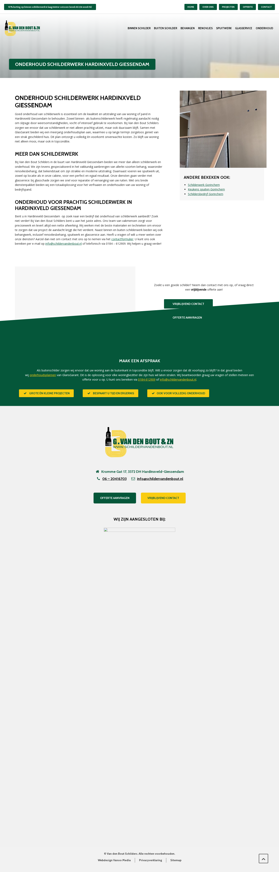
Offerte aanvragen (114, 498)
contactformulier (122, 239)
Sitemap (175, 860)
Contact (266, 7)
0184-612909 (146, 379)
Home (190, 7)
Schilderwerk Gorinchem (204, 185)
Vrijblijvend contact (163, 498)
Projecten (228, 7)
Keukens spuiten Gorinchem (206, 189)
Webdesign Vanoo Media (114, 860)
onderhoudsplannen (43, 375)
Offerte (248, 7)
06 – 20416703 (114, 479)
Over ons (208, 7)
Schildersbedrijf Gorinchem (205, 194)
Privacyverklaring (150, 860)
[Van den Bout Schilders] (22, 28)
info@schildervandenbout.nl (63, 243)
